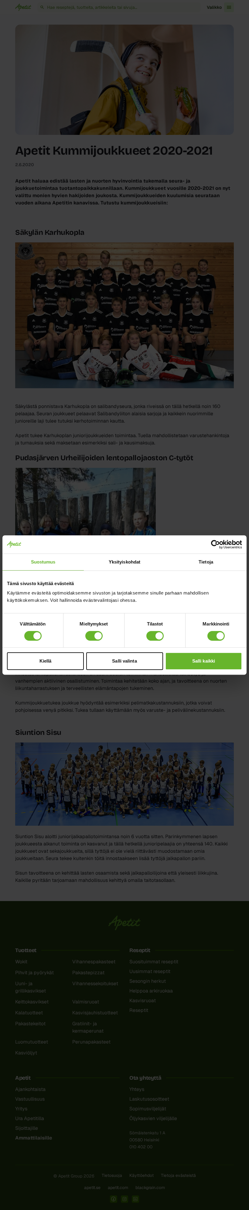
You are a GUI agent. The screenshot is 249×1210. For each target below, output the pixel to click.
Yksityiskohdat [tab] (124, 561)
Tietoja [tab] (206, 561)
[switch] (94, 636)
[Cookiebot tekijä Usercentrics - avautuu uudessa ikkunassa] (215, 544)
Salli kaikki (203, 660)
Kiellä (45, 660)
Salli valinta (124, 660)
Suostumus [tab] (43, 561)
